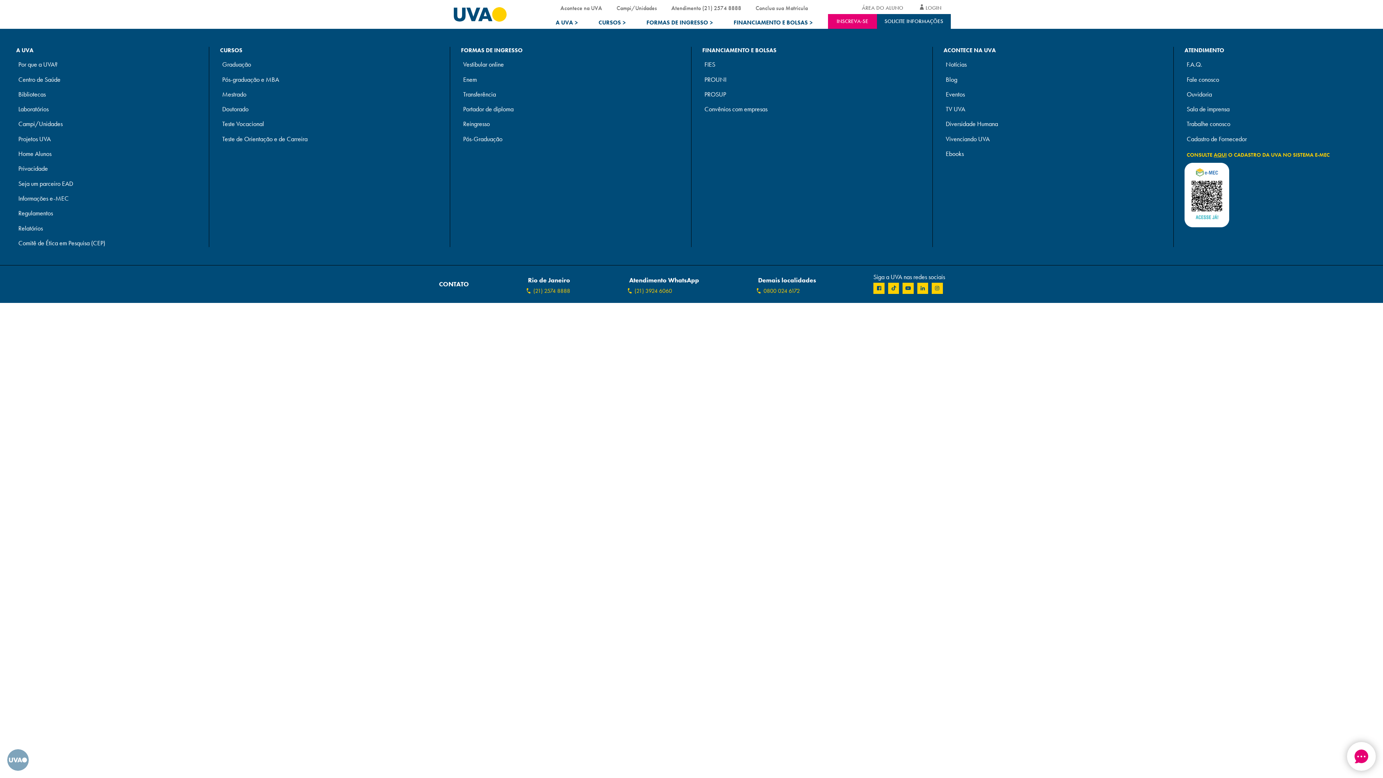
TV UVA (955, 109)
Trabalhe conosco (1208, 124)
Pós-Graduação (482, 139)
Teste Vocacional (243, 124)
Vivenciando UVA (968, 139)
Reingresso (476, 124)
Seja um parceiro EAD (45, 184)
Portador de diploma (488, 109)
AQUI (1220, 154)
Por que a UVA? (38, 64)
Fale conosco (1203, 80)
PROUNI (715, 80)
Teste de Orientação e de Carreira (265, 139)
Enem (470, 80)
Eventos (955, 94)
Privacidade (33, 169)
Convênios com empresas (735, 109)
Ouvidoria (1199, 94)
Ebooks (955, 154)
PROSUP (715, 94)
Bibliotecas (32, 94)
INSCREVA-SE (852, 21)
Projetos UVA (34, 139)
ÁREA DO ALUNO (882, 8)
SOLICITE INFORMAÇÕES (914, 21)
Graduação (236, 64)
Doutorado (235, 109)
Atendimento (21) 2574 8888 (706, 8)
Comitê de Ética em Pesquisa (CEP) (61, 243)
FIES (709, 64)
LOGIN (933, 8)
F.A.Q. (1194, 64)
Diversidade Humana (972, 124)
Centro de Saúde (39, 80)
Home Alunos (35, 154)
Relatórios (30, 228)
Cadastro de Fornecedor (1217, 139)
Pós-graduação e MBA (250, 80)
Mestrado (234, 94)
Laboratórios (33, 109)
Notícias (956, 64)
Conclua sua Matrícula (782, 8)
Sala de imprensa (1208, 109)
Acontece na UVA (581, 8)
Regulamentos (35, 213)
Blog (951, 80)
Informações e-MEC (43, 198)
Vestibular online (483, 64)
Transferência (479, 94)
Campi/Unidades (637, 8)
